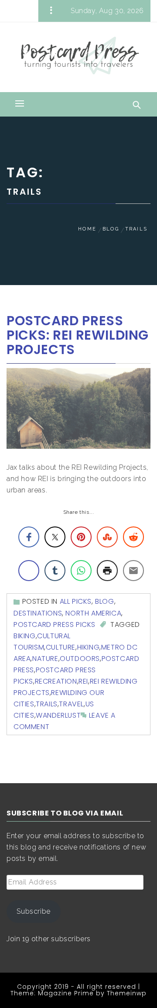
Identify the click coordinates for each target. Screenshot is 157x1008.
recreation (56, 681)
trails (47, 704)
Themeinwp (127, 993)
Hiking (88, 647)
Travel (71, 704)
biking (25, 636)
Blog (104, 601)
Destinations (38, 613)
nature (45, 659)
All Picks (76, 601)
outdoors (80, 659)
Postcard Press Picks (55, 624)
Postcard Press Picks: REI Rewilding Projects (78, 335)
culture (60, 647)
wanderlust (58, 715)
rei (83, 681)
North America (93, 613)
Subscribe (33, 911)
